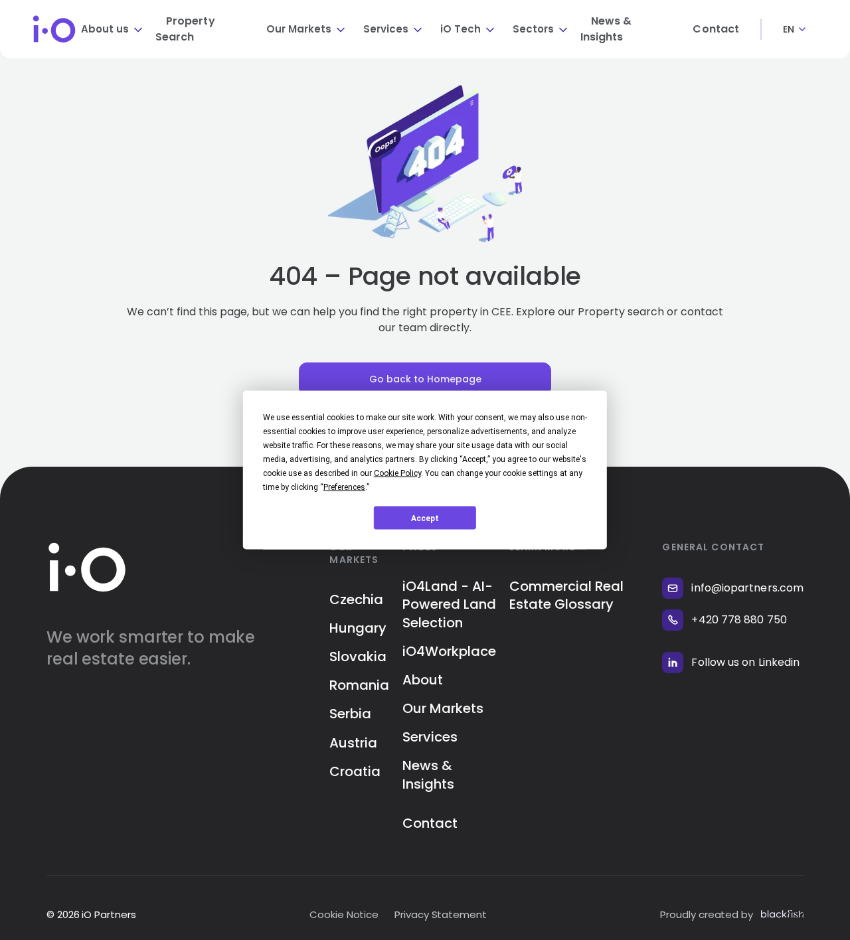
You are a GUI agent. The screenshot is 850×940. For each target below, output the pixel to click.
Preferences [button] (344, 487)
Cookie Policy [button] (397, 473)
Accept (425, 517)
